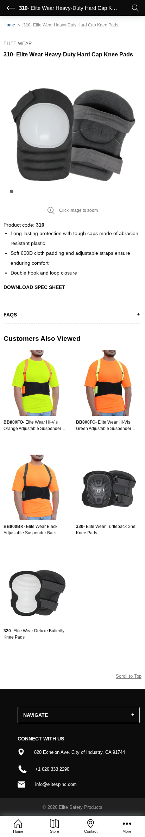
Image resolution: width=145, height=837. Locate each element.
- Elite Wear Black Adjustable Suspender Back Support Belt (30, 530)
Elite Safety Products (80, 807)
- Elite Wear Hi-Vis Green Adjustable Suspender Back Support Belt (103, 426)
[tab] (78, 715)
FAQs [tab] (10, 314)
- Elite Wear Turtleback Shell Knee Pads (107, 529)
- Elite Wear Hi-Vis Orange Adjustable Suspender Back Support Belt (32, 426)
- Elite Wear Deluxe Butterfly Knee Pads (34, 634)
